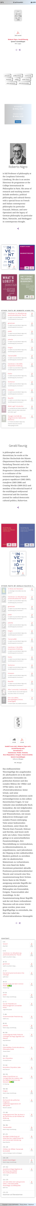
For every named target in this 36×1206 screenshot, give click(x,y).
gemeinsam (11, 323)
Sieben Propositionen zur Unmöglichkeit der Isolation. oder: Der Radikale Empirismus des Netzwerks (13, 1079)
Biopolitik (10, 398)
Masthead (31, 1204)
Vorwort (5, 944)
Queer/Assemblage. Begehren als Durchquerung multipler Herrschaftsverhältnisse (12, 1171)
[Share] (19, 50)
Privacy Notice (23, 1204)
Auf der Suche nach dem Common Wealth (13, 985)
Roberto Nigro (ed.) (24, 746)
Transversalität (12, 355)
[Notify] (16, 50)
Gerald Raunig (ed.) (18, 748)
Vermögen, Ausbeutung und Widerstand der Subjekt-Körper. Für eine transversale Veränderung (13, 1138)
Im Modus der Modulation (15, 589)
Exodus (10, 373)
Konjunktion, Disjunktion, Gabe (12, 1067)
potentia (10, 339)
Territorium (11, 382)
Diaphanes (18, 2)
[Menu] (1, 2)
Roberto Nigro (12, 39)
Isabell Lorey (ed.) (11, 746)
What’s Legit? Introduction (15, 406)
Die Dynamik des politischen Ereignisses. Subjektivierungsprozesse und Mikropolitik (12, 1103)
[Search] (3, 2)
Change (18, 122)
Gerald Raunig (23, 39)
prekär (10, 331)
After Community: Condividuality (17, 689)
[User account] (31, 2)
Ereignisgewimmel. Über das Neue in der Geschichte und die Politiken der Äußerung (14, 1116)
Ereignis (10, 347)
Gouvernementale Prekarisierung (12, 1016)
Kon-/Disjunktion (8, 1058)
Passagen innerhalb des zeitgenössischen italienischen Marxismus (17, 418)
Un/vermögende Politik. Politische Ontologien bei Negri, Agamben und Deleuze (13, 1036)
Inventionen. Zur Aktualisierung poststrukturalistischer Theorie (17, 314)
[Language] (33, 2)
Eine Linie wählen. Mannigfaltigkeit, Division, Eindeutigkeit (15, 699)
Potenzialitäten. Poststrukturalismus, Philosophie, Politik (13, 1048)
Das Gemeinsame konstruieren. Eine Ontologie (13, 974)
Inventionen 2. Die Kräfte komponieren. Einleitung (15, 365)
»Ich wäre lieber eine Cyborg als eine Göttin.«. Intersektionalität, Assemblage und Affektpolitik (14, 1184)
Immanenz (11, 390)
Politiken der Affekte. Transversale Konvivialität (13, 1150)
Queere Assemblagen (9, 1160)
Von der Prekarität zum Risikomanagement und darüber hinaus (12, 1006)
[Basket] (34, 2)
